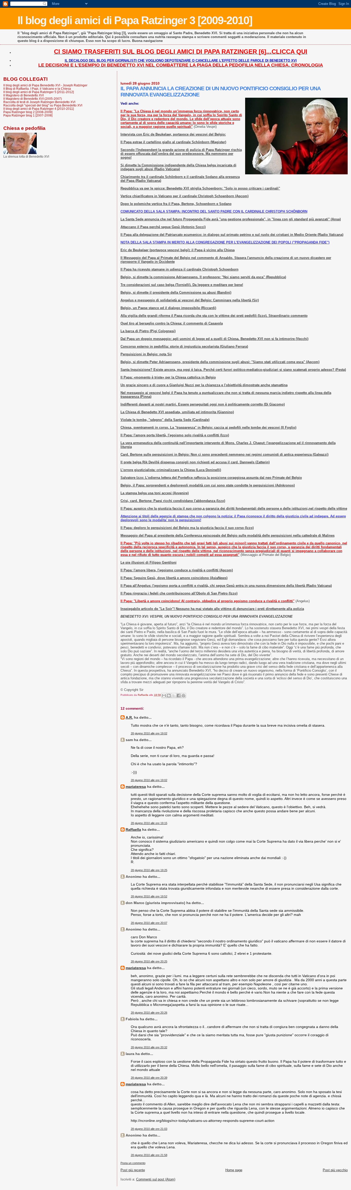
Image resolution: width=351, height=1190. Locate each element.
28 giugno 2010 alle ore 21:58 (149, 1155)
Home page (233, 1170)
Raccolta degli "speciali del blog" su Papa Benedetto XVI (42, 105)
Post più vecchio (335, 1170)
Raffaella (133, 829)
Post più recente (133, 1170)
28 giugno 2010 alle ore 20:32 (149, 1047)
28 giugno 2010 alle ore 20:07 (149, 922)
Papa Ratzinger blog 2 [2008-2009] (27, 112)
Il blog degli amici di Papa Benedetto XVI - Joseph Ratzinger (45, 85)
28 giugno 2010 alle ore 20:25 (149, 961)
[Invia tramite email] (164, 695)
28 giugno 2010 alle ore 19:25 (149, 870)
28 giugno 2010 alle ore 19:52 (149, 896)
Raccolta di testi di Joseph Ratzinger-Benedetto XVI (39, 102)
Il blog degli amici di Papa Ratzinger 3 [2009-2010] (134, 20)
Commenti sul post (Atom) (155, 1179)
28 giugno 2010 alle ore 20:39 (149, 1077)
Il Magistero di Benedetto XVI (23, 95)
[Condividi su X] (173, 695)
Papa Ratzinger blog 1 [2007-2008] (27, 115)
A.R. (129, 717)
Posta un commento (133, 1163)
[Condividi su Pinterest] (183, 695)
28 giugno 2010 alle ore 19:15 (149, 823)
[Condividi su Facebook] (178, 695)
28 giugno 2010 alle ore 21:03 (149, 1128)
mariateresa (136, 787)
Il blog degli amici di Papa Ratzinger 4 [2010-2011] (38, 108)
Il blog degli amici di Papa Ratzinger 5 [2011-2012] (38, 92)
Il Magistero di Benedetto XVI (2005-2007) (32, 98)
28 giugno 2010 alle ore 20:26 (149, 1012)
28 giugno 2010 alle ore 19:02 (149, 733)
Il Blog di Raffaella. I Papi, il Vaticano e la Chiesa (37, 88)
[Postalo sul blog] (168, 695)
